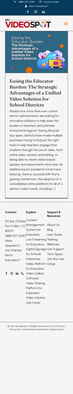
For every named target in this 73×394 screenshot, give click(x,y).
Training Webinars (53, 242)
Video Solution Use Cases (35, 300)
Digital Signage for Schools (36, 251)
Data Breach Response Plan (36, 329)
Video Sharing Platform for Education (35, 288)
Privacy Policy (16, 329)
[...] (54, 189)
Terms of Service (56, 326)
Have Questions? (12, 243)
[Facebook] (6, 273)
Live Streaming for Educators (36, 242)
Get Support (55, 249)
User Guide (54, 234)
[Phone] (22, 273)
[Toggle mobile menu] (66, 23)
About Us (53, 225)
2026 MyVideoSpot (19, 326)
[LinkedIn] (17, 273)
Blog (50, 230)
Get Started (13, 250)
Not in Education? (12, 257)
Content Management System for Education (35, 227)
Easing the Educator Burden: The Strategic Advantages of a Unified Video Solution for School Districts (35, 93)
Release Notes (57, 329)
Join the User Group (56, 261)
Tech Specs (55, 254)
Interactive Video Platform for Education (36, 264)
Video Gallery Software (35, 276)
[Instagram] (11, 273)
